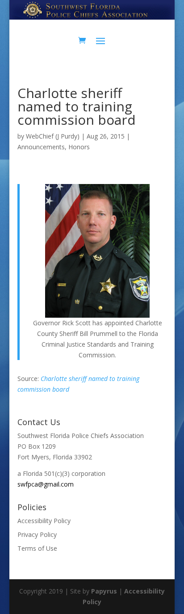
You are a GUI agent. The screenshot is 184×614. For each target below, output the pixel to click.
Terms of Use (37, 548)
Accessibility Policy (44, 520)
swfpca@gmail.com (45, 484)
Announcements (41, 147)
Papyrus (104, 591)
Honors (79, 147)
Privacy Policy (37, 534)
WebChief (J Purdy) (52, 136)
